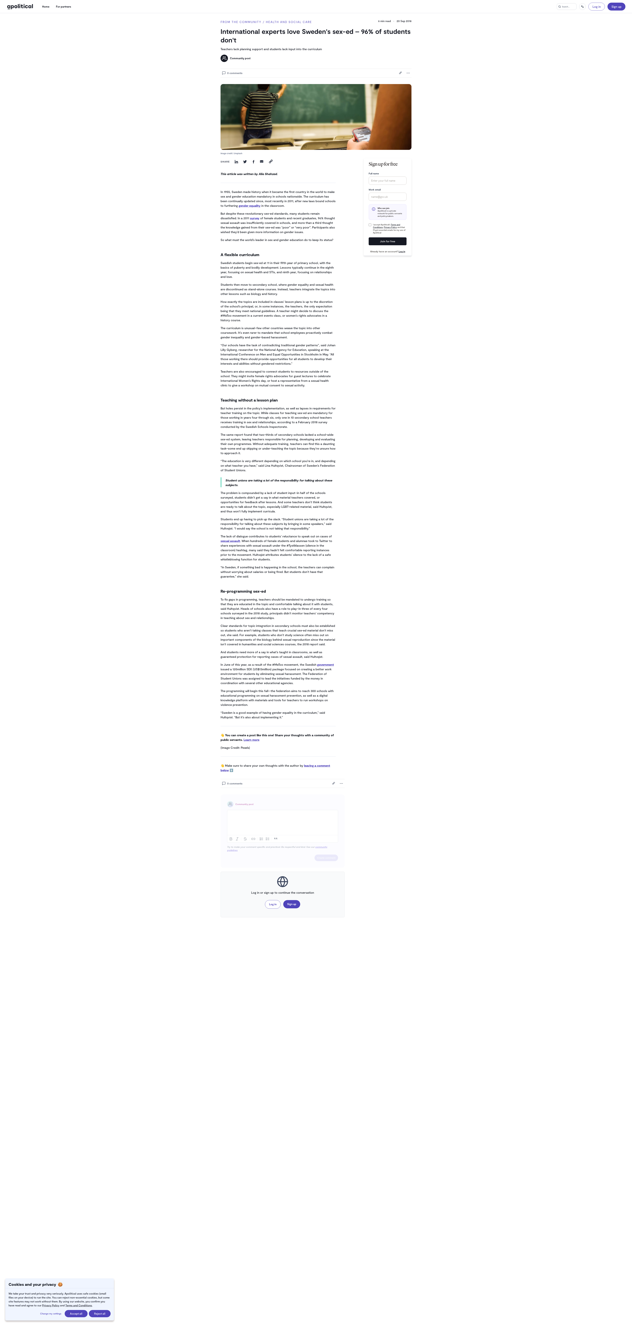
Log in (596, 6)
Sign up (616, 6)
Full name (374, 173)
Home (45, 6)
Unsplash (238, 153)
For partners (63, 6)
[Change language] (582, 6)
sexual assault (230, 541)
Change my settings (50, 1313)
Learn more (251, 740)
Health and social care (289, 22)
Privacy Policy (50, 1305)
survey (254, 218)
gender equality (250, 205)
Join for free (387, 241)
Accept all (76, 1313)
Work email (375, 189)
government (325, 664)
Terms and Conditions (78, 1305)
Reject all (99, 1313)
